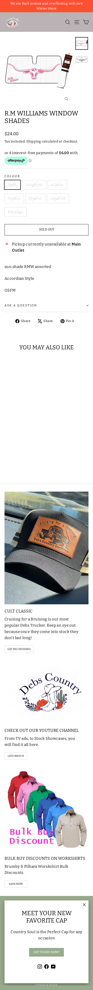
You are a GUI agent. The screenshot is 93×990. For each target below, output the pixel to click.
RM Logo (15, 212)
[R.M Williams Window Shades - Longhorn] (12, 461)
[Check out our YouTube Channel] (46, 692)
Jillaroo (35, 198)
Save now (16, 883)
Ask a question (21, 305)
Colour (12, 176)
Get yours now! (46, 952)
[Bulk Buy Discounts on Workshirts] (46, 809)
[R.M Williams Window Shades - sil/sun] (17, 461)
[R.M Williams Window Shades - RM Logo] (36, 461)
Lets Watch (16, 756)
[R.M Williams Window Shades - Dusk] (7, 461)
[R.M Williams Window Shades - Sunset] (21, 461)
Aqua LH (58, 198)
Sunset (14, 198)
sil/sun (57, 184)
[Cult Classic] (46, 548)
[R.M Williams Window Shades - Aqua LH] (31, 461)
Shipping (33, 141)
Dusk (12, 184)
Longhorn (34, 184)
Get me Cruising (19, 649)
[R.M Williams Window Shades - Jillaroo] (26, 461)
